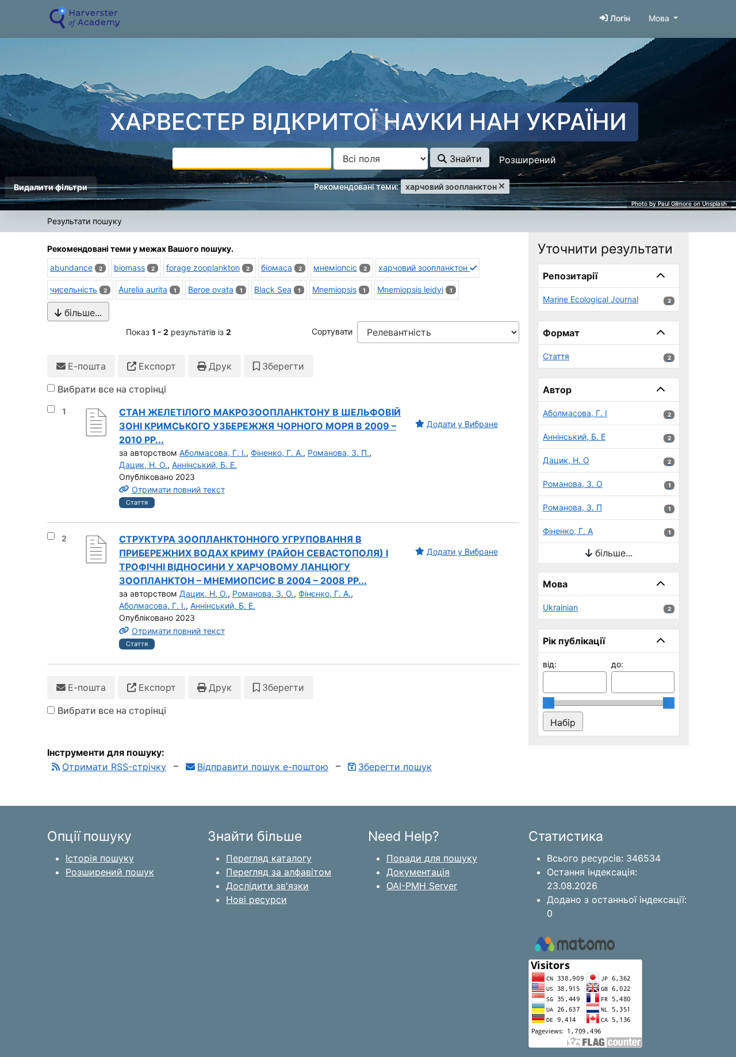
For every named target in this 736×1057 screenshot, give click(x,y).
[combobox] (251, 159)
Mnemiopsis (334, 289)
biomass (129, 267)
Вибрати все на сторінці (111, 389)
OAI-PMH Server (421, 885)
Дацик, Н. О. (143, 465)
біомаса (276, 267)
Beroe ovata (210, 289)
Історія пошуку (100, 858)
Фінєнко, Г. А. (324, 593)
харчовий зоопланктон (424, 267)
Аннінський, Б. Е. (204, 465)
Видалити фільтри (50, 187)
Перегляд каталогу (269, 858)
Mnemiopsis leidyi (410, 289)
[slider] (548, 703)
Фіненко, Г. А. (277, 453)
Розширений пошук (110, 872)
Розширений (527, 160)
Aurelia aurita (142, 289)
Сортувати (332, 331)
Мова (659, 18)
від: (550, 664)
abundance (71, 267)
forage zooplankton (203, 267)
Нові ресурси (256, 899)
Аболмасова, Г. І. (212, 453)
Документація (418, 872)
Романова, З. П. (338, 453)
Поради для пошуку (431, 858)
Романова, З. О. (263, 593)
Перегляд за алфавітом (278, 872)
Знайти (464, 158)
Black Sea (273, 289)
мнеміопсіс (335, 267)
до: (617, 664)
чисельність (73, 289)
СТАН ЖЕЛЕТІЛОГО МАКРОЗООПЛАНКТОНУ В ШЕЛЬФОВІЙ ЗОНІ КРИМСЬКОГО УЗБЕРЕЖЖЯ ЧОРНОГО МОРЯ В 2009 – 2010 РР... (260, 425)
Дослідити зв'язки (267, 885)
